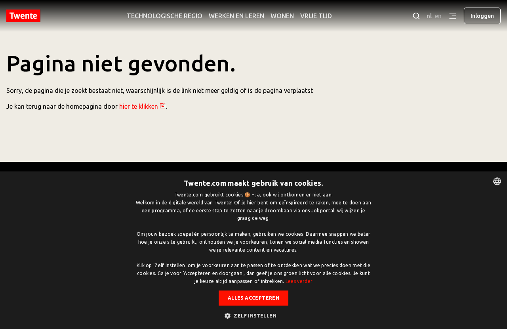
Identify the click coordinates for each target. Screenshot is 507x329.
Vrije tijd (316, 15)
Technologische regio (164, 15)
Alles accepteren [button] (253, 297)
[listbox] (497, 181)
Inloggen (482, 16)
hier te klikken (138, 106)
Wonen (282, 15)
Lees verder (299, 281)
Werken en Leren (236, 15)
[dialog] (253, 250)
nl (429, 15)
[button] (253, 315)
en (438, 15)
